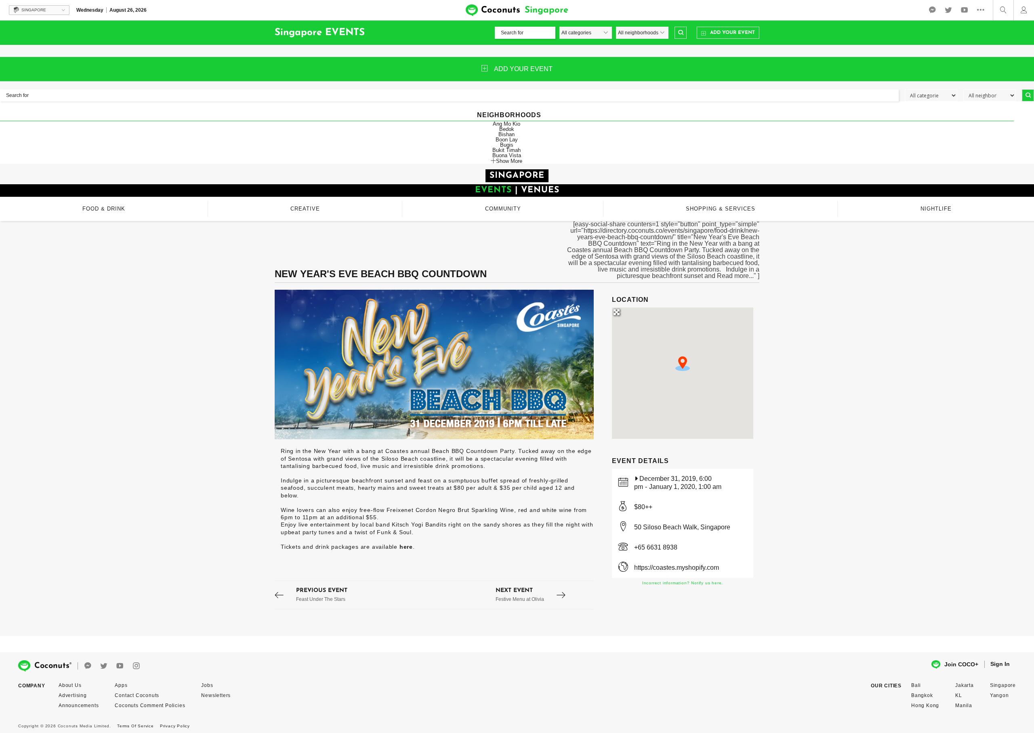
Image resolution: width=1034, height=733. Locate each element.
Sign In (1000, 664)
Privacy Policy (175, 726)
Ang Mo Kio (506, 124)
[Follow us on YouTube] (964, 10)
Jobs (207, 685)
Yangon (999, 695)
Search (681, 33)
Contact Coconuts (137, 695)
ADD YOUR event (523, 68)
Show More (509, 161)
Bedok (506, 129)
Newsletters (216, 695)
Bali (916, 685)
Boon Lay (507, 140)
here (406, 546)
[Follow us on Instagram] (136, 666)
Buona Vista (506, 155)
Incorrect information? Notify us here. (682, 583)
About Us (70, 685)
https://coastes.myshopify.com (676, 567)
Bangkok (922, 695)
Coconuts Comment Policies (150, 705)
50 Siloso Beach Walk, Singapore (682, 527)
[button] (682, 363)
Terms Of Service (135, 726)
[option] (434, 364)
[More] (983, 10)
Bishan (506, 134)
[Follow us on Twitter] (948, 10)
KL (958, 695)
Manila (963, 705)
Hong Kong (925, 705)
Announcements (79, 705)
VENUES (540, 190)
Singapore (1003, 685)
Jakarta (964, 685)
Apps (121, 685)
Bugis (506, 145)
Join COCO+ (961, 664)
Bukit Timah (506, 150)
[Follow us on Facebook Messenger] (932, 10)
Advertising (73, 695)
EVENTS (493, 190)
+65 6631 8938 (655, 547)
